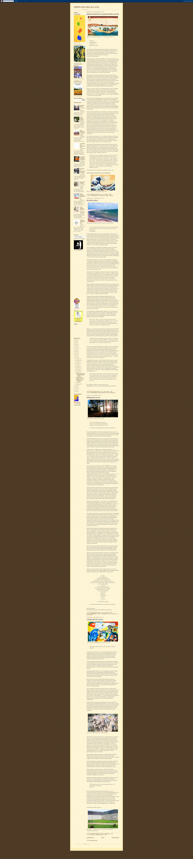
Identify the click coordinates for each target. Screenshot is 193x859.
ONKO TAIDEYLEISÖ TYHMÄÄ (82, 131)
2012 (76, 387)
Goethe (99, 613)
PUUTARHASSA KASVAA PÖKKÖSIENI (82, 158)
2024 (76, 342)
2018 (76, 351)
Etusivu (102, 837)
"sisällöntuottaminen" (94, 195)
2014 (76, 357)
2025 (76, 341)
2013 (76, 385)
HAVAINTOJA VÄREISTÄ (82, 182)
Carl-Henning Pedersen (99, 834)
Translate (82, 238)
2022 (76, 345)
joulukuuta (78, 358)
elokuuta (77, 364)
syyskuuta (78, 363)
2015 (76, 355)
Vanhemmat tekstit (115, 837)
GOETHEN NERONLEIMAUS (82, 221)
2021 (76, 347)
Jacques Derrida (104, 613)
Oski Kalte (111, 195)
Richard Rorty (113, 613)
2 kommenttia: (106, 612)
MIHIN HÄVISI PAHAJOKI (82, 118)
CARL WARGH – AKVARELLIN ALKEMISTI (82, 209)
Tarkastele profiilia (77, 404)
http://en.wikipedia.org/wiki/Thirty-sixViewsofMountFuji (98, 172)
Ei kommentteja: (107, 391)
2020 (76, 348)
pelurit (108, 392)
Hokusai (107, 195)
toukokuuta (78, 369)
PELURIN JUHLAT (79, 377)
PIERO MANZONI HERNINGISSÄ (82, 195)
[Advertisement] (78, 274)
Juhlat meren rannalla (102, 392)
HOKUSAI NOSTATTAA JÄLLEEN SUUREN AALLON (80, 374)
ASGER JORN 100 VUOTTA (79, 380)
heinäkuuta (78, 366)
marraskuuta (78, 360)
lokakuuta (78, 361)
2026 (76, 339)
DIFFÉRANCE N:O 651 (80, 378)
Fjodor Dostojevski (94, 392)
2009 (76, 391)
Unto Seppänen (112, 392)
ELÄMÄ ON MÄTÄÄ (82, 106)
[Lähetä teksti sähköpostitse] (110, 194)
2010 (76, 390)
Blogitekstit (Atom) (93, 840)
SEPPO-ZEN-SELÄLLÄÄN (86, 7)
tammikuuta (78, 384)
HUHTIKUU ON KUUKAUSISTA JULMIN (82, 170)
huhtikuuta (78, 370)
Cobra (105, 834)
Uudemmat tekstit (90, 837)
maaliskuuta (78, 372)
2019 (76, 350)
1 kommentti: (106, 194)
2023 (76, 344)
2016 (76, 354)
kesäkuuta (78, 367)
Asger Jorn (93, 834)
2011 (76, 388)
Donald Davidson (94, 613)
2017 (76, 353)
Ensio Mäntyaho (102, 195)
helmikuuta (78, 382)
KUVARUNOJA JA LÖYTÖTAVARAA (82, 145)
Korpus (109, 613)
